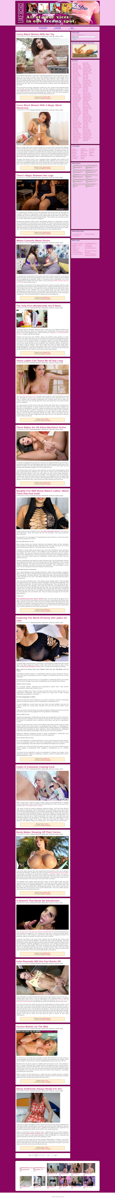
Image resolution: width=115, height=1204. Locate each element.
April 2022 (75, 106)
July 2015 (85, 110)
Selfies (47, 419)
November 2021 (77, 113)
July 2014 (85, 123)
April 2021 (75, 120)
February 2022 (76, 109)
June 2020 (75, 130)
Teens (46, 1080)
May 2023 (75, 91)
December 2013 (87, 133)
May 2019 (85, 63)
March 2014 (86, 129)
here (20, 156)
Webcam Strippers (90, 234)
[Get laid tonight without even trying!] (85, 57)
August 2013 (86, 139)
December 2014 (87, 117)
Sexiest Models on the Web (32, 1026)
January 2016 (86, 106)
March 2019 (86, 64)
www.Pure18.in (57, 27)
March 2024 (76, 81)
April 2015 (85, 113)
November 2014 (87, 119)
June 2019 (75, 142)
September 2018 (87, 73)
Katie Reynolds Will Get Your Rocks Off (38, 961)
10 (48, 1155)
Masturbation (47, 167)
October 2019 (76, 136)
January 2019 (86, 67)
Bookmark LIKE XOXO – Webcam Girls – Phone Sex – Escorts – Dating (47, 36)
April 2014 (85, 127)
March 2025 (76, 73)
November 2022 (77, 99)
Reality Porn (46, 352)
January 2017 (86, 94)
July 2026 (75, 63)
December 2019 (77, 134)
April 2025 (75, 71)
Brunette (74, 153)
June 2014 (85, 124)
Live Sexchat (75, 235)
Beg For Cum (75, 248)
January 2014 (86, 132)
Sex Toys (91, 150)
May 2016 (85, 103)
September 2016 (87, 99)
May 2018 (85, 77)
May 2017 (85, 90)
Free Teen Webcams (43, 27)
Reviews (83, 157)
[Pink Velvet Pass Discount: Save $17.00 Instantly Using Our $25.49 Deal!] (57, 24)
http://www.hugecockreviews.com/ (90, 244)
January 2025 (76, 74)
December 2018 (87, 68)
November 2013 (87, 134)
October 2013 (86, 136)
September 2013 (87, 137)
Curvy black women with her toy (35, 34)
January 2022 (76, 110)
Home (74, 35)
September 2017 (87, 86)
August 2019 (76, 139)
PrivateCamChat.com (91, 255)
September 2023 (77, 87)
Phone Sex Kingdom (90, 254)
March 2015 (86, 114)
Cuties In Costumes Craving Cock (35, 767)
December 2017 (87, 81)
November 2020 (77, 124)
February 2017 (87, 93)
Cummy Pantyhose (77, 252)
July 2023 (75, 90)
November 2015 (87, 107)
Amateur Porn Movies (78, 243)
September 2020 (77, 127)
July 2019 (75, 140)
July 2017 (85, 87)
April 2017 (85, 91)
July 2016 (85, 101)
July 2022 (75, 103)
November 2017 (87, 83)
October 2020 (76, 126)
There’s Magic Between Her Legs (34, 175)
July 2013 (85, 140)
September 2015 (87, 109)
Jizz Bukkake (88, 246)
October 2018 (86, 71)
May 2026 (75, 64)
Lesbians (83, 149)
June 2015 (85, 112)
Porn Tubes (84, 153)
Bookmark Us (80, 35)
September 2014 (87, 122)
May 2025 (75, 70)
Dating (74, 155)
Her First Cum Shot (77, 254)
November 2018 (87, 70)
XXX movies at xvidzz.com (35, 1133)
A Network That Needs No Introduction (38, 900)
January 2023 (76, 96)
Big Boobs (47, 297)
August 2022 (76, 101)
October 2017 (86, 84)
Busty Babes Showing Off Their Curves (38, 832)
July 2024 (75, 77)
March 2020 (76, 132)
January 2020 (76, 133)
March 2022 (76, 107)
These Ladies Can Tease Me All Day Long (39, 360)
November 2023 (77, 86)
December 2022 (77, 97)
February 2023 (76, 94)
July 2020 (75, 129)
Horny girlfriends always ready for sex (39, 1089)
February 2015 (87, 116)
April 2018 (85, 79)
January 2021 (76, 122)
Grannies (74, 158)
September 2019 (77, 137)
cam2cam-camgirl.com (75, 250)
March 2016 (86, 104)
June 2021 (75, 117)
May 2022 (75, 104)
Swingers (91, 152)
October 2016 (86, 97)
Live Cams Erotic (76, 234)
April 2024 (75, 80)
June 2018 (85, 76)
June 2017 (85, 89)
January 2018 (86, 80)
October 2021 (76, 114)
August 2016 (86, 100)
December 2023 (77, 84)
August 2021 (76, 116)
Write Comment (46, 98)
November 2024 (77, 76)
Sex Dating (92, 149)
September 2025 (77, 68)
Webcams (47, 609)
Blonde (74, 152)
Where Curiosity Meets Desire (33, 240)
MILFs (82, 152)
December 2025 (77, 67)
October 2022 (76, 100)
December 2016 (87, 96)
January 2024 (76, 83)
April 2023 (75, 93)
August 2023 (76, 89)
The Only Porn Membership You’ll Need (38, 305)
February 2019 (87, 66)
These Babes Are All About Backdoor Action (41, 427)
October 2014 (86, 120)
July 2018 (85, 74)
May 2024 (75, 79)
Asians (47, 824)
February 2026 (76, 66)
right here (23, 90)
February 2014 (87, 130)
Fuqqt (72, 27)
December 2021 (77, 112)
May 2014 (85, 126)
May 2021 (75, 119)
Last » (55, 1155)
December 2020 (77, 123)
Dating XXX (47, 97)
